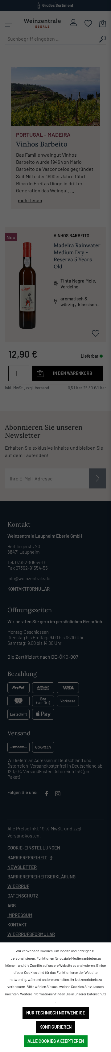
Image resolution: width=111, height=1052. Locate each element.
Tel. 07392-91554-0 (26, 562)
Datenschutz (22, 895)
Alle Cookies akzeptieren (55, 1041)
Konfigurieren (55, 1027)
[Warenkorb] (102, 23)
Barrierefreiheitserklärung (41, 876)
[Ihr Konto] (73, 22)
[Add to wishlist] (95, 333)
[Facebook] (46, 794)
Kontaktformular (28, 589)
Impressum (19, 915)
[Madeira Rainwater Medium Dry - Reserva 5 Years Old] (27, 285)
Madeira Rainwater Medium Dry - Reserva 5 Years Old (77, 256)
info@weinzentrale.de (28, 578)
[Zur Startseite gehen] (42, 23)
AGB (11, 905)
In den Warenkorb (72, 373)
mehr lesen (30, 200)
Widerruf (18, 886)
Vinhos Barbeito (71, 235)
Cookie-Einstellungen (33, 847)
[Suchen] (101, 39)
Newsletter (22, 867)
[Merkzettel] (88, 23)
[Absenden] (97, 478)
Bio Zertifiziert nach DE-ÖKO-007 (42, 657)
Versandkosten (23, 835)
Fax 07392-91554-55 (27, 568)
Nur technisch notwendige (55, 1012)
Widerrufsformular (31, 934)
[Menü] (10, 23)
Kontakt (17, 924)
